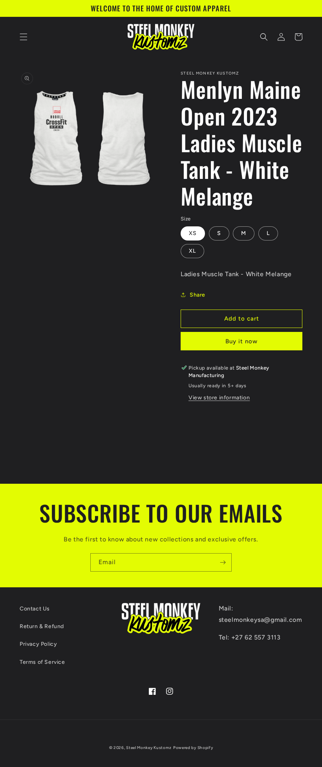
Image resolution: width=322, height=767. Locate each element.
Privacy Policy (38, 644)
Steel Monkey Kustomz (149, 747)
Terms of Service (42, 662)
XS (193, 233)
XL (192, 251)
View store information (219, 397)
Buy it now (241, 341)
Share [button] (197, 294)
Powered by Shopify (193, 747)
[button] (23, 37)
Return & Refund (42, 626)
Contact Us (35, 608)
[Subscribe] (222, 562)
